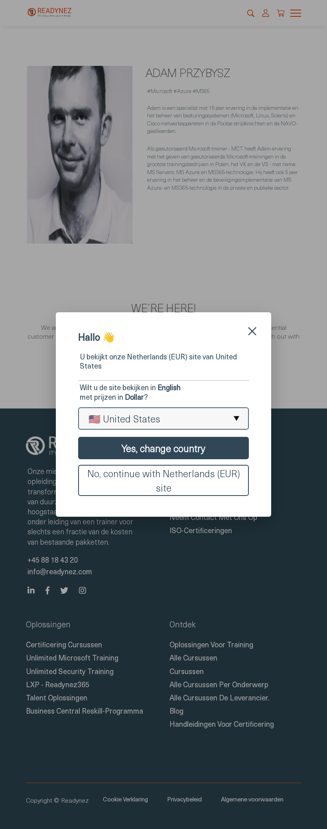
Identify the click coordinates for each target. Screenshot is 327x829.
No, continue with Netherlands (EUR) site (163, 480)
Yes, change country (163, 448)
